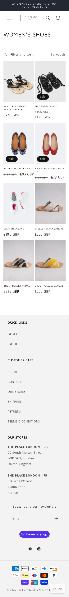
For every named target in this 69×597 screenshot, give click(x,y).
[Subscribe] (56, 518)
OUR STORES (17, 391)
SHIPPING (14, 401)
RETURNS (14, 411)
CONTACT (14, 382)
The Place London (27, 589)
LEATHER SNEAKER (14, 228)
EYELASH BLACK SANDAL (49, 228)
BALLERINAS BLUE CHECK (18, 168)
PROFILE (14, 344)
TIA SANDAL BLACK (46, 106)
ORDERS (13, 334)
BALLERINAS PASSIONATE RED (50, 170)
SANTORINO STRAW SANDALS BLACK (15, 108)
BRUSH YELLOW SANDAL (49, 285)
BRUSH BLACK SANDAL (16, 285)
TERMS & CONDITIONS (24, 421)
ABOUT (13, 372)
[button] (9, 18)
